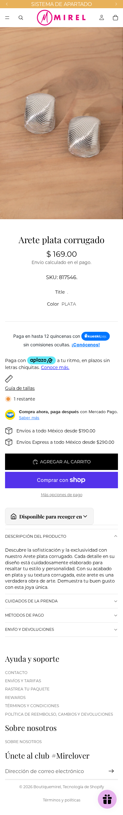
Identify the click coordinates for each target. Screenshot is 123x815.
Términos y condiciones (32, 705)
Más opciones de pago (61, 494)
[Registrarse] (111, 771)
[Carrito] (115, 18)
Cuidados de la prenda (31, 600)
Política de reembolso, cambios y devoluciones (59, 714)
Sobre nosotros (23, 741)
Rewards (15, 697)
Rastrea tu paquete (27, 688)
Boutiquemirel (47, 786)
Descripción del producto (35, 536)
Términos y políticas (61, 799)
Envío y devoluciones (29, 629)
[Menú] (7, 17)
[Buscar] (21, 18)
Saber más (29, 417)
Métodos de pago (24, 615)
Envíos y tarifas (23, 680)
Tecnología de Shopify (83, 786)
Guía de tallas (20, 388)
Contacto (16, 672)
